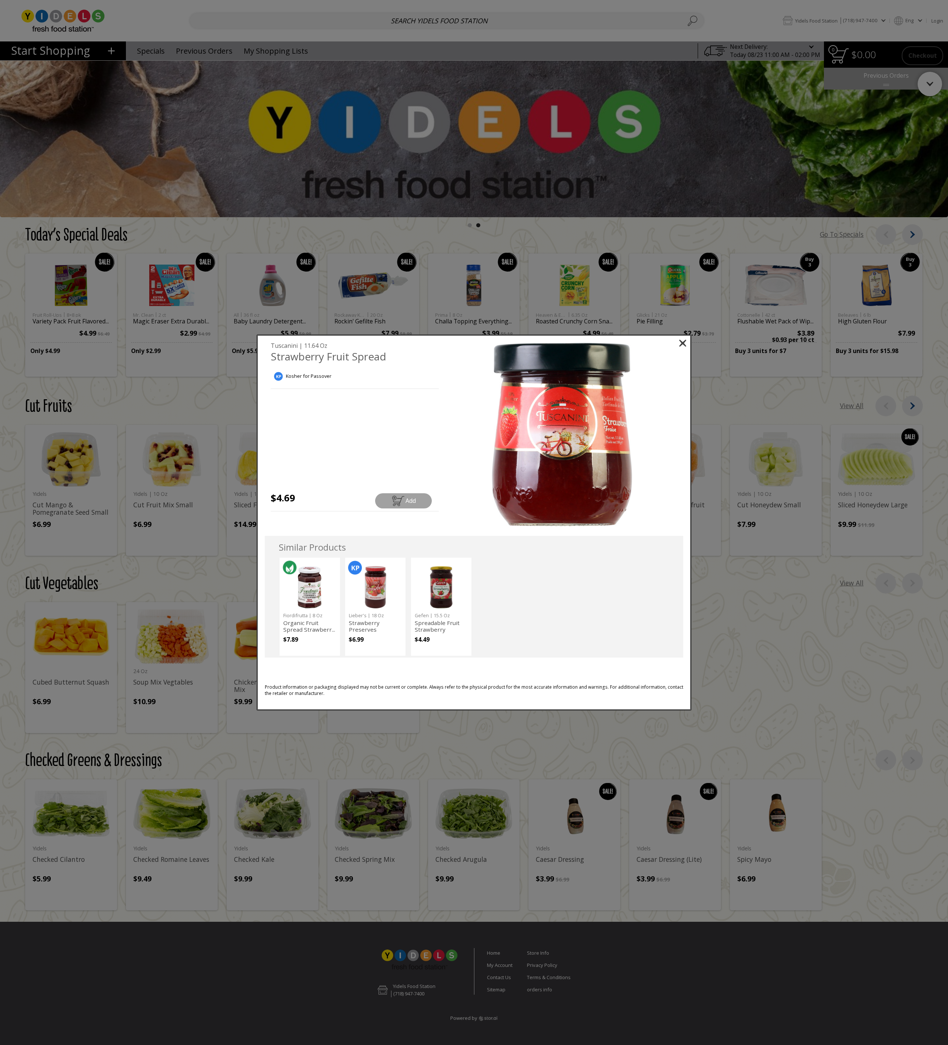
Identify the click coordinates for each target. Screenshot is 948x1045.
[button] (562, 434)
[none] (310, 607)
